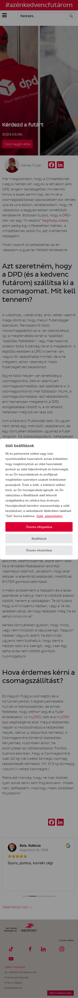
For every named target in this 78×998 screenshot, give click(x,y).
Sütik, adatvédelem (49, 516)
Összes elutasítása (39, 550)
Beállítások (39, 538)
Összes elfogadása (39, 527)
